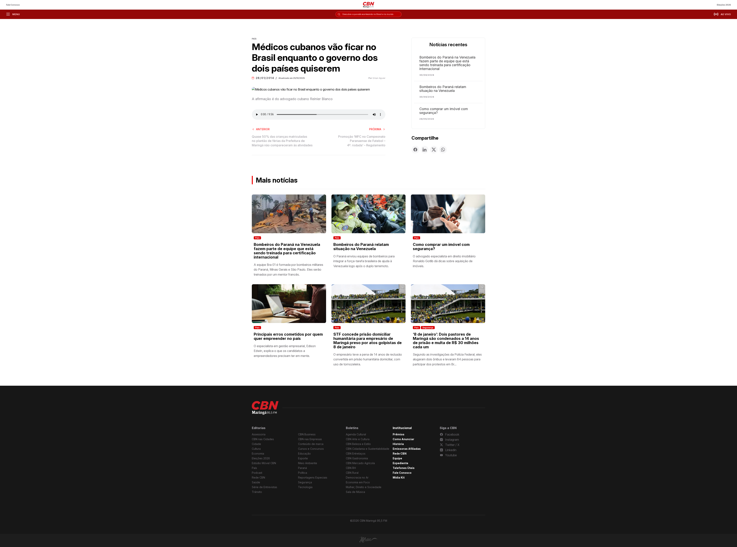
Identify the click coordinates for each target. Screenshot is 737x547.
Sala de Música (355, 491)
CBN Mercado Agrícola (360, 463)
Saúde (256, 482)
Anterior (263, 129)
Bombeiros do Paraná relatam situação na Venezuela (442, 89)
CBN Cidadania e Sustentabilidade (367, 448)
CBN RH (351, 468)
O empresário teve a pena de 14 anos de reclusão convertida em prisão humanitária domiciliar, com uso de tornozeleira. (367, 359)
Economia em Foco (358, 482)
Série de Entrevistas (264, 487)
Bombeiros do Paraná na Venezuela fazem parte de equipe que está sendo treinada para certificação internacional (447, 63)
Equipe (397, 458)
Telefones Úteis (404, 468)
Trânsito (257, 491)
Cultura (256, 448)
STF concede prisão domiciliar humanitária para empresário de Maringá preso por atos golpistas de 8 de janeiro (367, 340)
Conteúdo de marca (310, 444)
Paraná (302, 468)
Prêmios (398, 434)
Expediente (400, 463)
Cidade (256, 444)
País (257, 238)
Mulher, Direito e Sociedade (363, 487)
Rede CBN (258, 477)
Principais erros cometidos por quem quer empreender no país (288, 336)
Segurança (427, 327)
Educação (304, 453)
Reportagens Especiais (312, 477)
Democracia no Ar (357, 477)
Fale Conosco (13, 5)
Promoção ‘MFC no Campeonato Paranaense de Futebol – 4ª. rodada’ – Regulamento (361, 141)
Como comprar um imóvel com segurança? (443, 111)
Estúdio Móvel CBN (264, 463)
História (398, 444)
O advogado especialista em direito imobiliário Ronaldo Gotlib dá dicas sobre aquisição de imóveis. (444, 261)
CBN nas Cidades (263, 439)
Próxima (375, 129)
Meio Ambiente (307, 463)
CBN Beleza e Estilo (358, 444)
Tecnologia (305, 487)
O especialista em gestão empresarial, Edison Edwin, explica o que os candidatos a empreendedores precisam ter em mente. (285, 351)
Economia (258, 453)
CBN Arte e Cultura (357, 439)
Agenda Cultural (356, 434)
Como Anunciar (403, 439)
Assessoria (258, 434)
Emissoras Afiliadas (407, 448)
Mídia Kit (399, 477)
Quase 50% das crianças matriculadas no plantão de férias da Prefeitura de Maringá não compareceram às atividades (282, 141)
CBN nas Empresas (310, 439)
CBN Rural (352, 472)
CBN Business (307, 434)
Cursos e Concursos (311, 448)
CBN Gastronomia (357, 458)
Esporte (303, 458)
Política (302, 472)
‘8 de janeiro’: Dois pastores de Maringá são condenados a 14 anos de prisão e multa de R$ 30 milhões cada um (446, 340)
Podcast (257, 472)
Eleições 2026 (724, 5)
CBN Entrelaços (355, 453)
